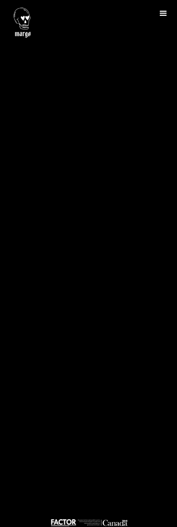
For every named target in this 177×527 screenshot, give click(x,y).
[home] (19, 22)
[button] (163, 13)
